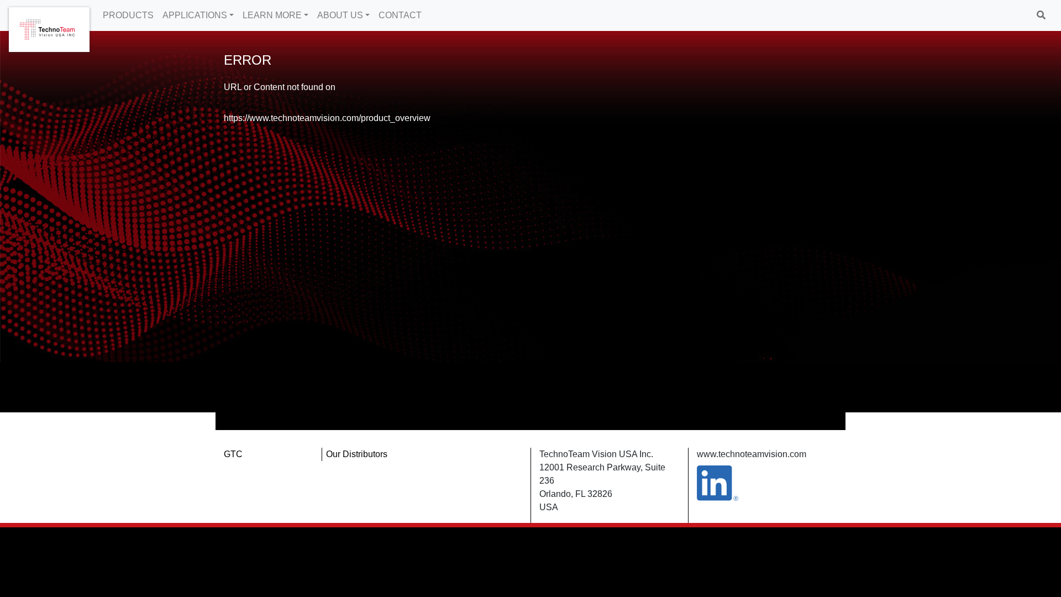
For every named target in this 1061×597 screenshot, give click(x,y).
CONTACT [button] (400, 15)
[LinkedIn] (717, 482)
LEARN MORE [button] (272, 15)
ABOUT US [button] (340, 15)
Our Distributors (356, 454)
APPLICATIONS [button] (194, 15)
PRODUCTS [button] (128, 15)
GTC (233, 454)
